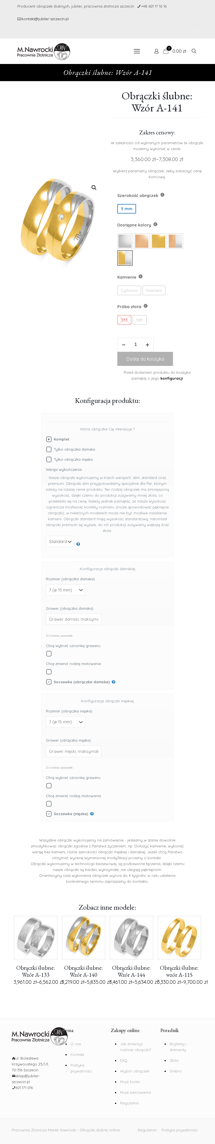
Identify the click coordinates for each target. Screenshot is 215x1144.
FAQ (123, 1060)
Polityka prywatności (81, 1068)
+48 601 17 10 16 (154, 6)
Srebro (176, 1071)
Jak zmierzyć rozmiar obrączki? (135, 1047)
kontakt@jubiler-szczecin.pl (45, 19)
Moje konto (130, 1081)
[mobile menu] (137, 51)
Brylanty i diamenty (178, 1047)
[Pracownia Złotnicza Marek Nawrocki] (43, 51)
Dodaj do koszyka (145, 359)
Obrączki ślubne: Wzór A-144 (131, 971)
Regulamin (129, 1103)
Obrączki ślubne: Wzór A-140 (83, 971)
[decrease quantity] (123, 344)
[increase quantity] (147, 344)
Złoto (174, 1060)
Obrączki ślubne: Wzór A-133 (35, 971)
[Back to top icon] (192, 1135)
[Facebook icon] (194, 31)
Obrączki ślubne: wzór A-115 (179, 971)
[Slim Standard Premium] (63, 544)
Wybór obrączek (134, 1071)
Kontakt (77, 1054)
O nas (76, 1044)
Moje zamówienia (135, 1092)
